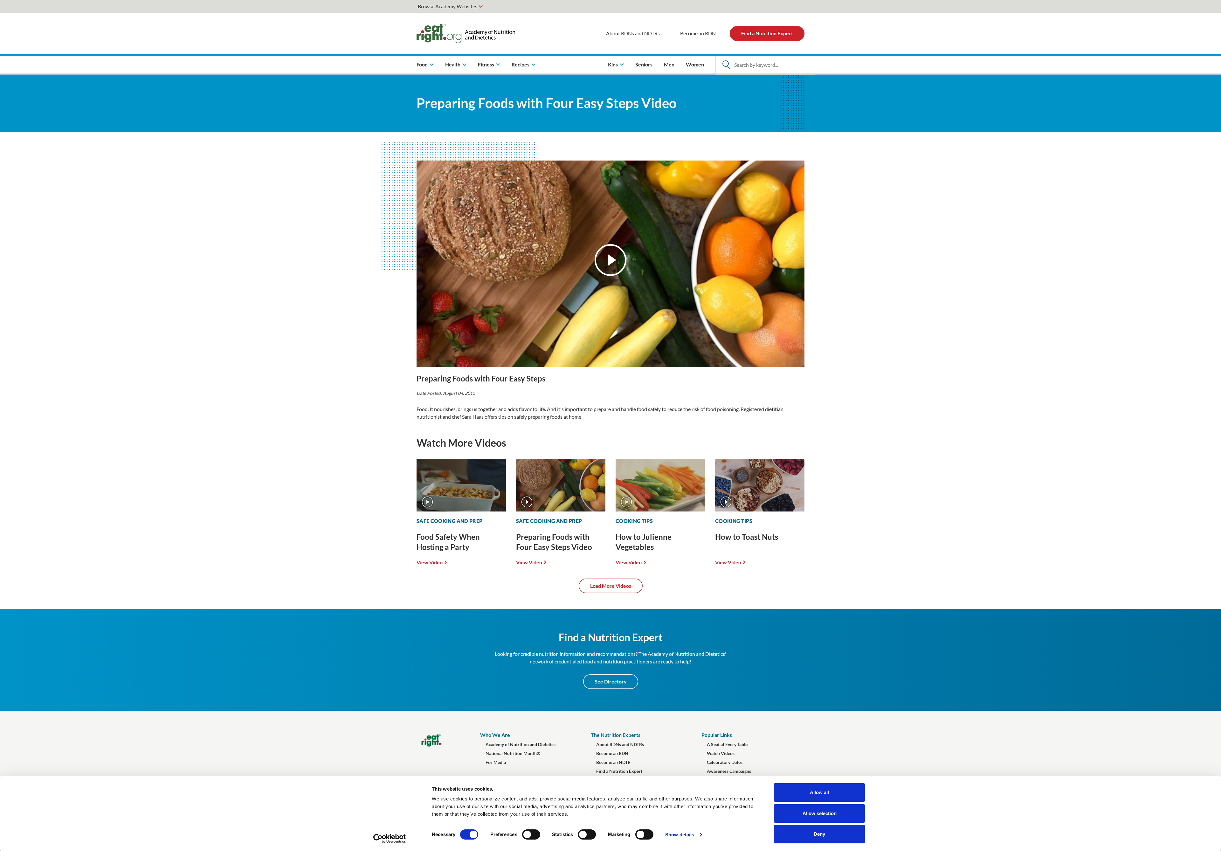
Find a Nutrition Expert (767, 33)
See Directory (611, 681)
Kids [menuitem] (613, 64)
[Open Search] (726, 64)
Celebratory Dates (724, 762)
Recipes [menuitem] (520, 64)
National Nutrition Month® (513, 753)
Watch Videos (720, 753)
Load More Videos (610, 586)
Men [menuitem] (669, 64)
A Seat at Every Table (727, 744)
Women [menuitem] (695, 64)
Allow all (819, 792)
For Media (496, 762)
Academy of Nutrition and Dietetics (520, 744)
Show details (679, 834)
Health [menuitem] (452, 64)
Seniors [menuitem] (643, 64)
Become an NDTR (613, 762)
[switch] (531, 834)
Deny (819, 834)
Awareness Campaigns (729, 771)
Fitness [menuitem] (486, 64)
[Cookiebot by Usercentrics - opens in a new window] (389, 838)
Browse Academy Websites (447, 6)
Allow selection (820, 813)
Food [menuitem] (422, 64)
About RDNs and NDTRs (633, 33)
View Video (430, 562)
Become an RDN (698, 33)
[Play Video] (610, 260)
